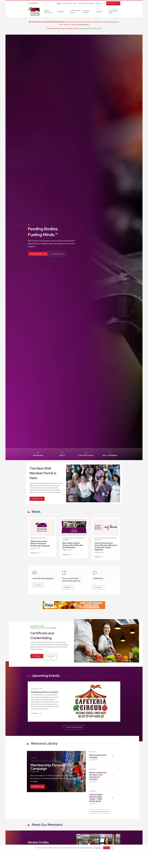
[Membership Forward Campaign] (112, 756)
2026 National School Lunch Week (44, 692)
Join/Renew (68, 3)
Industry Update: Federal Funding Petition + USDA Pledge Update (96, 797)
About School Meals (113, 11)
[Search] (104, 3)
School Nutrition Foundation (86, 3)
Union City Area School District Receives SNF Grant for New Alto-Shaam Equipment (106, 546)
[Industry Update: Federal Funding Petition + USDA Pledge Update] (112, 798)
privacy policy (98, 848)
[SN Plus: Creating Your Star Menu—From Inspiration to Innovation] (112, 776)
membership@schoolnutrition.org (89, 28)
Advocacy (99, 11)
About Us (98, 3)
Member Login (111, 3)
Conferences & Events (75, 11)
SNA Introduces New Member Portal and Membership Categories (40, 543)
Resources (60, 11)
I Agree (106, 848)
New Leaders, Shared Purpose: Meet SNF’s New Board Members (73, 545)
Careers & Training (86, 11)
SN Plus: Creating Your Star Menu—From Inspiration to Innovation (98, 776)
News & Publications (48, 11)
